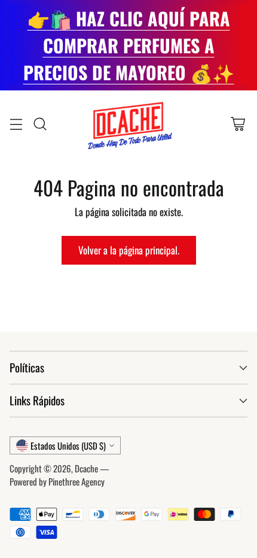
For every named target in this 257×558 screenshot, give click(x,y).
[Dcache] (128, 124)
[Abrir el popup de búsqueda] (39, 123)
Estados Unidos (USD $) (68, 445)
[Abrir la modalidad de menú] (16, 123)
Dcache (86, 468)
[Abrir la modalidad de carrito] (237, 123)
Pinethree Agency (76, 481)
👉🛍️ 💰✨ (128, 45)
